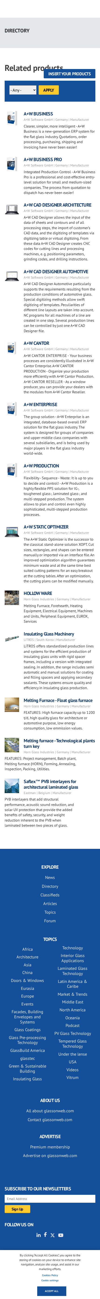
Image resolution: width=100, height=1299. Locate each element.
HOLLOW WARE (38, 593)
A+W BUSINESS (38, 114)
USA (73, 1061)
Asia (27, 964)
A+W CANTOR (36, 343)
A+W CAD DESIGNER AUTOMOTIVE (56, 271)
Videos (73, 1069)
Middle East (72, 1002)
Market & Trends (72, 994)
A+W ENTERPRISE (40, 404)
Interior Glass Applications (73, 958)
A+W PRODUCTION (41, 466)
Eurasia (27, 988)
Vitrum (73, 1077)
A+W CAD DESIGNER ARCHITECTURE (57, 205)
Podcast (73, 1025)
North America (73, 1009)
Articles (50, 903)
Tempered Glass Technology (72, 1043)
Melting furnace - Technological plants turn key (59, 743)
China (27, 972)
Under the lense (72, 1054)
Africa (27, 949)
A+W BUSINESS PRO (43, 159)
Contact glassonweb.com (50, 1119)
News (50, 877)
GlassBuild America (27, 1050)
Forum (50, 920)
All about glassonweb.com (50, 1110)
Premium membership (50, 1147)
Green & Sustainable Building (27, 1068)
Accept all (52, 1291)
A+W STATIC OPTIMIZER (46, 527)
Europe (27, 996)
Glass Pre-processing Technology (27, 1040)
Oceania (72, 1017)
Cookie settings (50, 1280)
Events (27, 1004)
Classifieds (50, 895)
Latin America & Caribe (72, 984)
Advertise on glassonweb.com (50, 1155)
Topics (50, 912)
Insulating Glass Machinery (49, 634)
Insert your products (69, 73)
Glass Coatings (27, 1029)
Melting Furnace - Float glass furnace (58, 700)
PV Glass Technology (72, 1033)
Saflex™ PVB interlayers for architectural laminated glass (51, 784)
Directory (50, 886)
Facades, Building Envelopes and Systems (27, 1016)
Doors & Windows (27, 980)
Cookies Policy (50, 1275)
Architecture (27, 957)
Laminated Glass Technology (72, 971)
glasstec (27, 1058)
